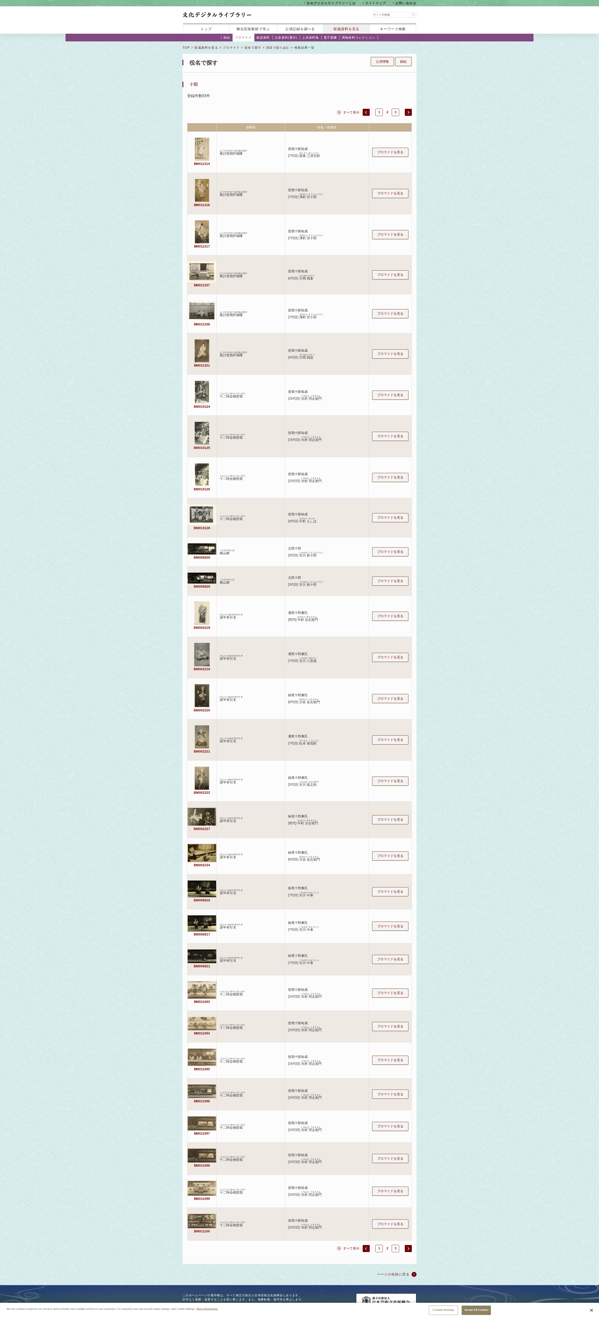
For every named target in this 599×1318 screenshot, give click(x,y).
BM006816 (202, 900)
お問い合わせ (405, 3)
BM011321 (202, 365)
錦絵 (226, 37)
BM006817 (202, 934)
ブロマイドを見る (390, 152)
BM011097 (202, 1133)
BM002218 (202, 628)
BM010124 (202, 406)
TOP (186, 47)
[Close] (591, 1310)
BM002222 (202, 792)
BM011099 (202, 1199)
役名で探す (253, 47)
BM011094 (202, 1033)
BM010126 (202, 489)
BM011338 (202, 324)
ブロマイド (243, 37)
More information (207, 1308)
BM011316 (202, 205)
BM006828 (202, 557)
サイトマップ (375, 3)
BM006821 (202, 966)
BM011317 (202, 246)
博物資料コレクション (359, 37)
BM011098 (202, 1165)
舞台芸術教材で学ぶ (253, 29)
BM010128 (202, 528)
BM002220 (202, 710)
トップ (206, 29)
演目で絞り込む (278, 47)
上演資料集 (310, 37)
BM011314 (202, 164)
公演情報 (382, 61)
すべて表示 (351, 112)
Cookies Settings (443, 1309)
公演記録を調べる (300, 29)
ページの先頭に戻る (393, 1274)
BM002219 (202, 669)
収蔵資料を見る (346, 29)
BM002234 (202, 865)
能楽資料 (263, 37)
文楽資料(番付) (286, 37)
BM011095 (202, 1069)
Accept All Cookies (476, 1309)
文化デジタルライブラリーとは (331, 3)
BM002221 (202, 751)
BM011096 (202, 1101)
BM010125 (202, 448)
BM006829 (202, 586)
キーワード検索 (393, 29)
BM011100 (202, 1231)
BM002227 (202, 829)
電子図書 (330, 37)
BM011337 (202, 285)
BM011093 (202, 1002)
